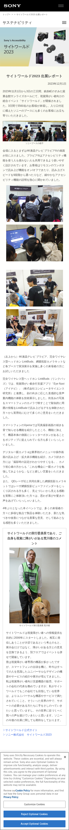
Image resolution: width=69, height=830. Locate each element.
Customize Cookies (34, 804)
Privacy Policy (11, 797)
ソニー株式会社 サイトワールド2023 (28, 734)
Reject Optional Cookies (34, 814)
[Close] (65, 757)
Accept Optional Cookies (34, 823)
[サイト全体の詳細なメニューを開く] (61, 5)
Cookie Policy (23, 790)
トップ (6, 14)
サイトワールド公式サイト (21, 730)
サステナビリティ (17, 22)
